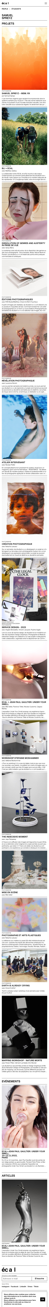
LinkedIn (23, 1287)
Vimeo (30, 1287)
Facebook (14, 1287)
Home (5, 3)
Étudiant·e (16, 9)
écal (8, 1269)
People (5, 9)
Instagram (5, 1287)
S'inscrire (39, 1278)
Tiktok (36, 1287)
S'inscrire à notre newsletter (9, 1275)
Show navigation (46, 3)
